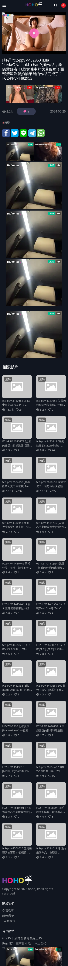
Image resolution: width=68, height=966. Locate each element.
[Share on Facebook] (6, 133)
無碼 (7, 122)
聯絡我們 (8, 916)
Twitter (7, 921)
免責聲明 (8, 910)
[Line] (23, 133)
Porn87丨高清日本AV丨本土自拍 (24, 943)
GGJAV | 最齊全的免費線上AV (22, 938)
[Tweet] (15, 133)
